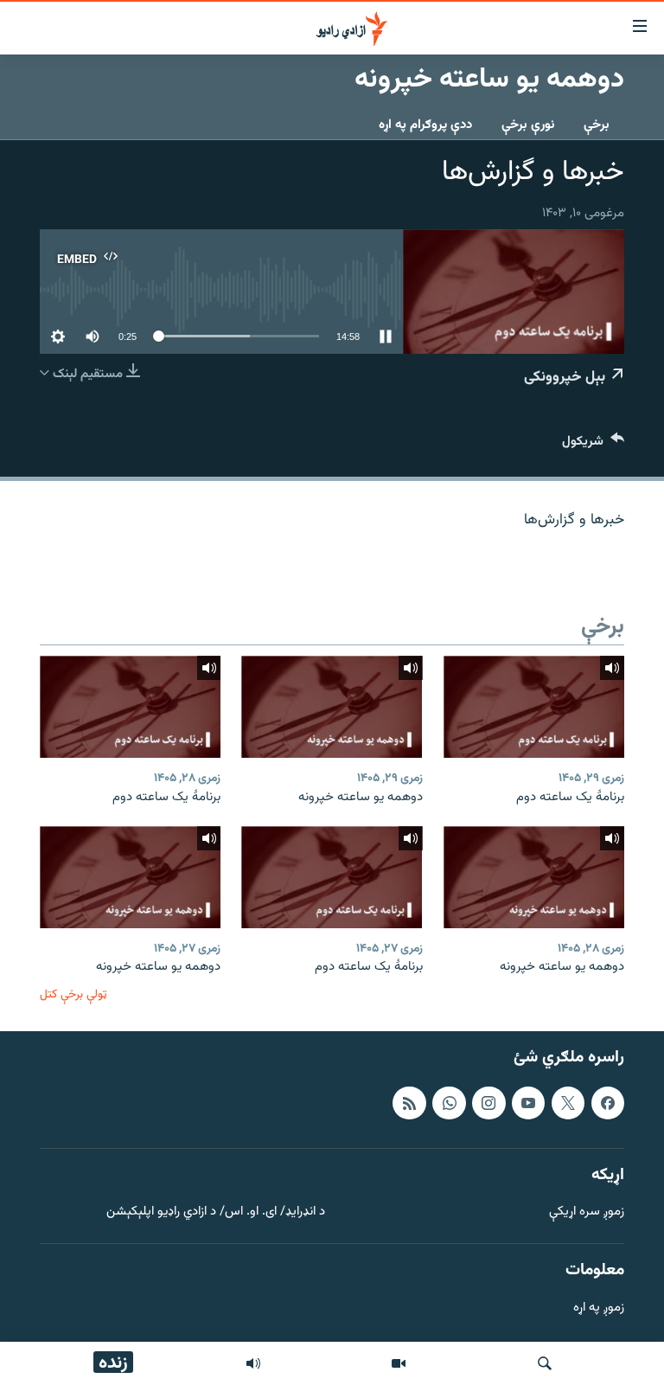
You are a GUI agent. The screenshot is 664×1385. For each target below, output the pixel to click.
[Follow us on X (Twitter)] (568, 1103)
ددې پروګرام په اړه (425, 125)
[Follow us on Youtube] (528, 1103)
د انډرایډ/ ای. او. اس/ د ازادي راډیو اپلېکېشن (215, 1212)
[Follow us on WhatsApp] (448, 1103)
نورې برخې (527, 125)
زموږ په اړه (598, 1308)
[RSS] (409, 1103)
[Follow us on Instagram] (488, 1103)
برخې (597, 125)
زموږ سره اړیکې (586, 1212)
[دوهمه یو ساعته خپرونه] (331, 707)
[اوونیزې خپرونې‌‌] (253, 1363)
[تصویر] (399, 1363)
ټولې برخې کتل (73, 994)
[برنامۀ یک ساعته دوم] (534, 707)
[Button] (593, 445)
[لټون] (545, 1363)
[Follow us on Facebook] (607, 1103)
